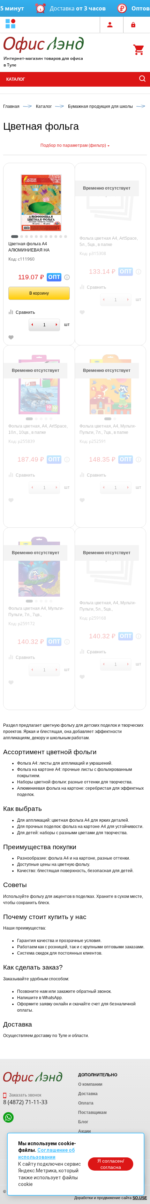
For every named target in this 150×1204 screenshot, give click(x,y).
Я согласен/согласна (110, 1164)
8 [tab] (51, 236)
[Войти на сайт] (135, 25)
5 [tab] (36, 236)
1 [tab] (14, 236)
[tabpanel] (39, 202)
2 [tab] (21, 236)
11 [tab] (65, 236)
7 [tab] (46, 236)
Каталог (15, 79)
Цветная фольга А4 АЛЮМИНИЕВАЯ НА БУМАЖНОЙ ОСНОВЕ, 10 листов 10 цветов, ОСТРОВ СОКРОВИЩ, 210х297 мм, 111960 (35, 247)
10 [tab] (60, 236)
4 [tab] (31, 236)
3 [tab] (26, 236)
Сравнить (25, 312)
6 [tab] (41, 236)
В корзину (39, 293)
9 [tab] (55, 236)
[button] (10, 24)
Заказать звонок (24, 1095)
